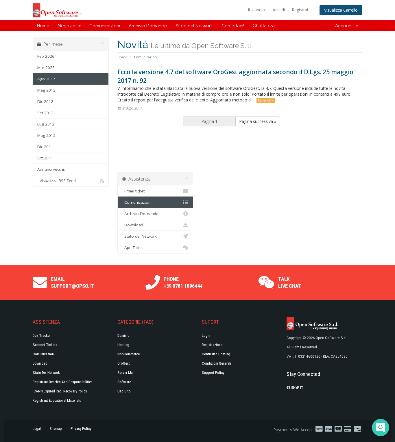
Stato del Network (194, 25)
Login (206, 335)
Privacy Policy (81, 428)
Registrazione (212, 345)
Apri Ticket (132, 247)
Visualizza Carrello (341, 10)
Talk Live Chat (289, 282)
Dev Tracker (42, 335)
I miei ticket (133, 191)
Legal (37, 428)
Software (124, 382)
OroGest (123, 363)
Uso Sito (124, 391)
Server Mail (125, 372)
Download (132, 225)
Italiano (255, 9)
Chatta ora (264, 25)
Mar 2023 (46, 67)
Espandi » (265, 100)
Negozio (68, 25)
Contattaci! (233, 25)
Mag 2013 (46, 90)
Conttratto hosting (216, 354)
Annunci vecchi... (52, 169)
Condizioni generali (216, 363)
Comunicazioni (104, 25)
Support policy (213, 372)
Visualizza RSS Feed (56, 180)
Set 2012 (45, 112)
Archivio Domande (148, 25)
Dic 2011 (45, 146)
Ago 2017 (46, 78)
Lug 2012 (45, 124)
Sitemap (55, 428)
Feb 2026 (45, 56)
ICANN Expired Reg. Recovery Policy (60, 391)
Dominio (123, 335)
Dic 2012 (45, 101)
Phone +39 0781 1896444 (183, 282)
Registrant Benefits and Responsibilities (63, 382)
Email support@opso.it (72, 282)
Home (43, 25)
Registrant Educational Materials (57, 400)
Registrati (300, 9)
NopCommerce (128, 354)
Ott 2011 (45, 158)
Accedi (279, 9)
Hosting (123, 345)
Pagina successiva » (257, 121)
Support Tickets (45, 345)
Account (345, 25)
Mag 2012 (46, 135)
